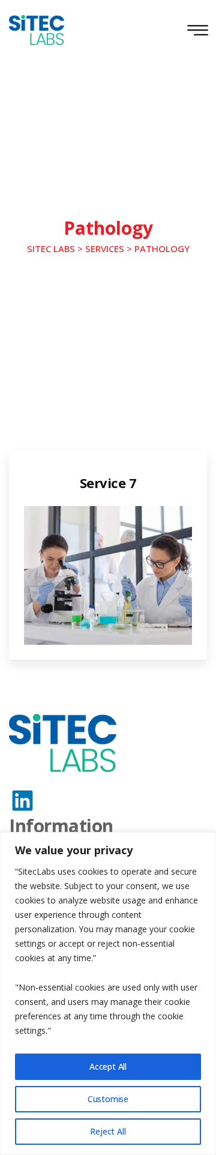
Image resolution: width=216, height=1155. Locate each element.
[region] (108, 993)
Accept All (108, 1066)
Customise (108, 1099)
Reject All (107, 1131)
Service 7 (108, 483)
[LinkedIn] (22, 800)
